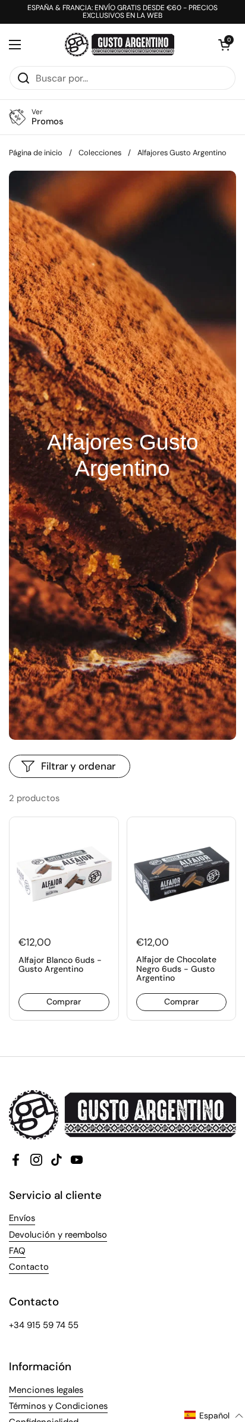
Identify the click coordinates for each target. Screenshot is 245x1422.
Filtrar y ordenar (78, 766)
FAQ (17, 1251)
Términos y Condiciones (58, 1406)
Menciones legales (46, 1390)
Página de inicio (35, 152)
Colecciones (99, 152)
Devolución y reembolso (58, 1235)
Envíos (22, 1218)
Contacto (29, 1267)
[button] (224, 44)
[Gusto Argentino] (119, 44)
